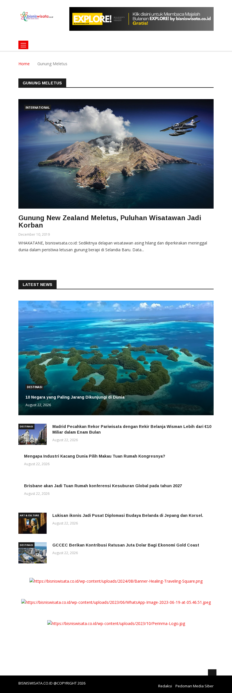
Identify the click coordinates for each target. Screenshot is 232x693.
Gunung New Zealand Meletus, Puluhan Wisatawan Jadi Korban (109, 221)
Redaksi (165, 685)
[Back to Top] (212, 673)
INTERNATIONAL (37, 108)
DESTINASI (34, 387)
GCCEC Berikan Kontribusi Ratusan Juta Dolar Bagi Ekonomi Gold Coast (125, 545)
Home (24, 63)
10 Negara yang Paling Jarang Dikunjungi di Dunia (74, 397)
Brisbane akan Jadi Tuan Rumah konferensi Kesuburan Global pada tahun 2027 (103, 486)
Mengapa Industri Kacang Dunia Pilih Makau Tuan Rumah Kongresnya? (94, 456)
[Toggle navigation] (23, 45)
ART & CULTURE (29, 515)
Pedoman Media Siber (194, 685)
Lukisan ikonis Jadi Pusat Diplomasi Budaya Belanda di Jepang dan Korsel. (127, 515)
